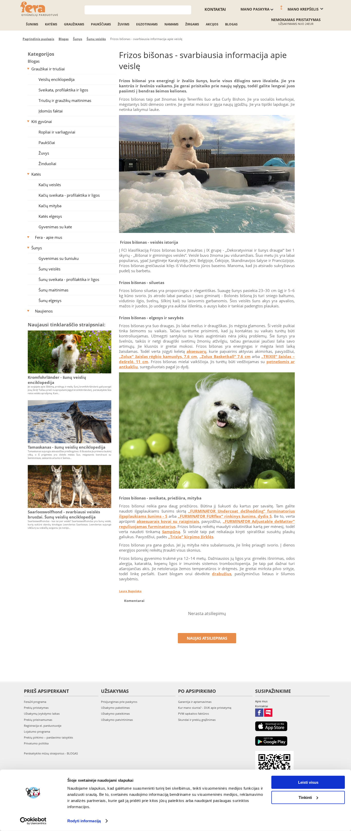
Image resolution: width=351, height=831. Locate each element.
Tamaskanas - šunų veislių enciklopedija (66, 447)
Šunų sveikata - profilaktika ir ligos (69, 279)
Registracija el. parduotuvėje (42, 726)
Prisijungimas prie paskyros (119, 702)
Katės (36, 174)
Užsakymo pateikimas (115, 713)
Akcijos (212, 24)
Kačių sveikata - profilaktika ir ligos (69, 195)
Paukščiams (101, 24)
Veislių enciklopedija (57, 79)
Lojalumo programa (37, 731)
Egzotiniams (147, 24)
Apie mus (261, 701)
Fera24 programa (35, 702)
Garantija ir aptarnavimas (194, 702)
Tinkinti (305, 797)
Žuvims (124, 24)
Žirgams (192, 24)
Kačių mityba (50, 205)
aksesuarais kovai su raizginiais (168, 521)
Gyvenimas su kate (55, 226)
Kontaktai (215, 9)
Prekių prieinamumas (38, 720)
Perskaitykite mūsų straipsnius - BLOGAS (51, 753)
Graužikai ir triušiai (48, 68)
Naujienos (44, 311)
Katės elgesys (50, 216)
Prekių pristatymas (36, 708)
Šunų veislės (49, 268)
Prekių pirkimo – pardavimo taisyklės (48, 737)
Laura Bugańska (130, 591)
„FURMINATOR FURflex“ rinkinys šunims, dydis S (225, 516)
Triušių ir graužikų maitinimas (65, 100)
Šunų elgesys (50, 300)
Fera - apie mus (48, 237)
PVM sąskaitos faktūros (193, 713)
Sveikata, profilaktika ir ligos (63, 89)
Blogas (231, 24)
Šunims (32, 24)
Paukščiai (47, 142)
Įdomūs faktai (51, 111)
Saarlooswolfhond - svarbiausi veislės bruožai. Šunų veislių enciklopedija (64, 514)
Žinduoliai (47, 163)
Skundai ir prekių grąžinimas (197, 720)
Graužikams (74, 24)
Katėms (51, 24)
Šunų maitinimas (53, 289)
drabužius (221, 573)
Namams (171, 24)
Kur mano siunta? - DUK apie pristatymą (204, 708)
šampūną (171, 531)
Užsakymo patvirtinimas (117, 720)
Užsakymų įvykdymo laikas (42, 713)
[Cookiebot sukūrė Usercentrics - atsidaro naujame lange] (33, 821)
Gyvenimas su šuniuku (59, 258)
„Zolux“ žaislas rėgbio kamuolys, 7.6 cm (158, 356)
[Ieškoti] (187, 9)
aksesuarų (196, 351)
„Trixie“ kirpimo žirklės (190, 536)
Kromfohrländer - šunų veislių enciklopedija (57, 380)
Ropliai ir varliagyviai (57, 132)
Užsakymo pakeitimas (115, 708)
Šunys (36, 247)
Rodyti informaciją (84, 821)
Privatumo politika (36, 743)
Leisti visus (308, 782)
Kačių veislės (50, 184)
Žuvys (44, 153)
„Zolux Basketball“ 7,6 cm (225, 356)
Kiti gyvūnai (41, 121)
